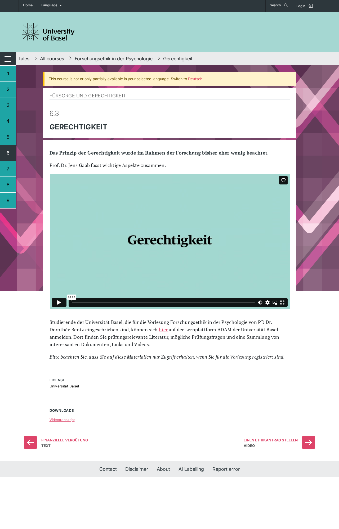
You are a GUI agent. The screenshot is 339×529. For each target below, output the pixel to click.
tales (24, 58)
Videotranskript (62, 420)
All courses (52, 58)
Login (300, 6)
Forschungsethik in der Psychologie (114, 58)
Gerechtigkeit (178, 58)
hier (163, 329)
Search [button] (276, 5)
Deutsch (195, 78)
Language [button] (49, 5)
